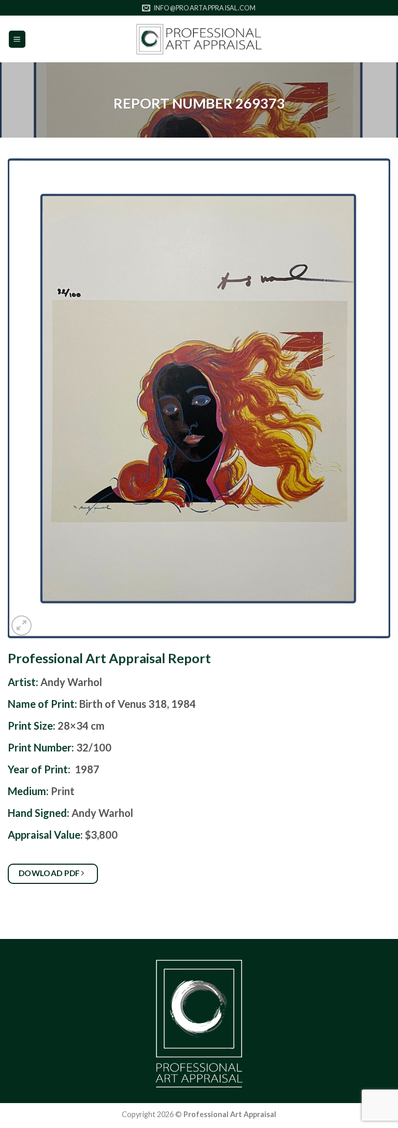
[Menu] (17, 39)
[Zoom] (21, 625)
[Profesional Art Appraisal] (199, 39)
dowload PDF (50, 873)
